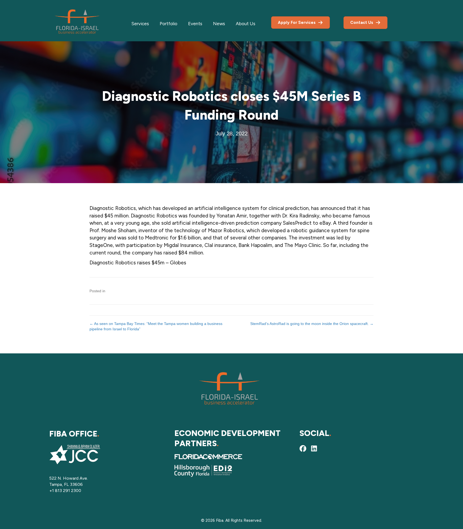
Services (140, 23)
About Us (245, 23)
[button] (303, 448)
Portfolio (168, 23)
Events (195, 23)
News (219, 23)
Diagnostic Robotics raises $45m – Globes (137, 263)
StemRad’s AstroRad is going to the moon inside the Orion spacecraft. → (312, 323)
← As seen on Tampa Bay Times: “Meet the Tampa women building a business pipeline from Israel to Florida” (155, 326)
